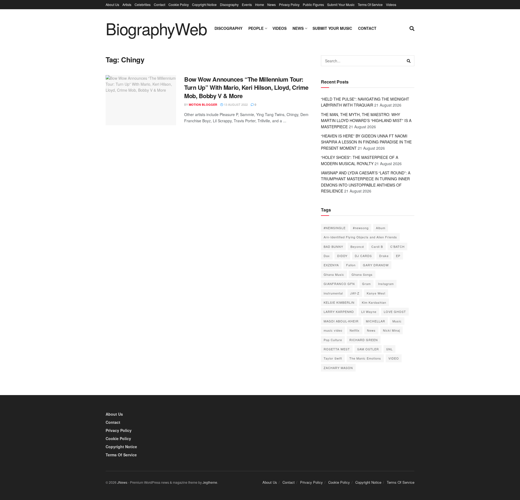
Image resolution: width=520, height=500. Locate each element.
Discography (229, 4)
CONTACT (367, 28)
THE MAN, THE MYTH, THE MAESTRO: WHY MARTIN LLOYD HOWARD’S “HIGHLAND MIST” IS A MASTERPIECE (366, 120)
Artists (126, 4)
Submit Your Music (341, 4)
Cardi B (377, 246)
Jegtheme (210, 482)
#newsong (361, 228)
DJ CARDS (363, 256)
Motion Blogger (203, 104)
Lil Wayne (368, 311)
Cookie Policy (178, 4)
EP (398, 256)
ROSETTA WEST (337, 349)
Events (247, 4)
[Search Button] (409, 60)
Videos (391, 4)
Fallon (351, 265)
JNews (122, 482)
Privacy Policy (289, 4)
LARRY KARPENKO (339, 311)
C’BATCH (397, 246)
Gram (366, 283)
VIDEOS (279, 28)
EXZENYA (331, 265)
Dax (327, 256)
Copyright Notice (204, 4)
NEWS (298, 28)
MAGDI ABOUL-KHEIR (341, 321)
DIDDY (342, 256)
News (271, 4)
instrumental (333, 293)
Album (380, 228)
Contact (159, 4)
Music (397, 321)
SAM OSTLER (368, 349)
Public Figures (313, 4)
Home (259, 4)
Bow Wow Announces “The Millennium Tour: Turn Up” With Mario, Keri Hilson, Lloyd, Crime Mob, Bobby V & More (246, 87)
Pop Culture (333, 340)
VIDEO (393, 358)
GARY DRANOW (376, 265)
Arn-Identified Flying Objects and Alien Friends (360, 237)
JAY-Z (354, 293)
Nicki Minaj (391, 330)
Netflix (355, 330)
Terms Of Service (370, 4)
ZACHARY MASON (338, 368)
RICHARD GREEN (363, 340)
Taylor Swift (333, 358)
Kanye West (376, 293)
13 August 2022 (235, 104)
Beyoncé (357, 246)
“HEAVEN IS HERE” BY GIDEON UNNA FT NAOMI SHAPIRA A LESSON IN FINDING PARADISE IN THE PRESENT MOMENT (366, 142)
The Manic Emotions (365, 358)
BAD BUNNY (333, 246)
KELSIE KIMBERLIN (339, 302)
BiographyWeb (156, 28)
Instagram (386, 283)
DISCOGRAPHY (228, 28)
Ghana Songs (362, 274)
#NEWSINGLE (335, 228)
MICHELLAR (375, 321)
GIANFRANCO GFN (339, 283)
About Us (112, 4)
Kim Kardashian (374, 302)
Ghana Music (334, 274)
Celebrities (143, 4)
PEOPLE (256, 28)
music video (333, 330)
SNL (389, 349)
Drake (384, 256)
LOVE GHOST (395, 311)
